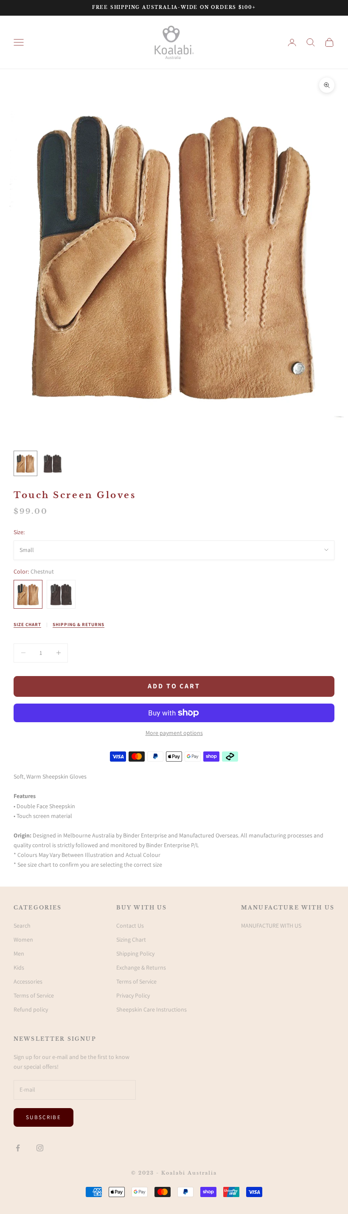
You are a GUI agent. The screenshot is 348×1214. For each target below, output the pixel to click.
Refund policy (31, 1009)
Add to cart (174, 686)
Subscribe (43, 1117)
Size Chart (27, 624)
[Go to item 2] (53, 463)
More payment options (174, 733)
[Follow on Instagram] (40, 1148)
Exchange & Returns (141, 967)
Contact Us (130, 925)
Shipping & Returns (78, 624)
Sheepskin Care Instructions (151, 1009)
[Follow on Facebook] (18, 1148)
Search (22, 925)
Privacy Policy (133, 995)
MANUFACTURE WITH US (271, 925)
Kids (19, 967)
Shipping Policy (135, 953)
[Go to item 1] (25, 463)
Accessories (28, 981)
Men (19, 953)
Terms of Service (34, 995)
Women (23, 939)
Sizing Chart (131, 939)
